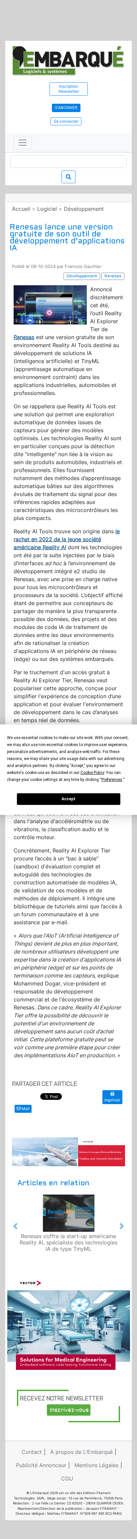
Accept (68, 799)
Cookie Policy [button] (92, 772)
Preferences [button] (111, 779)
